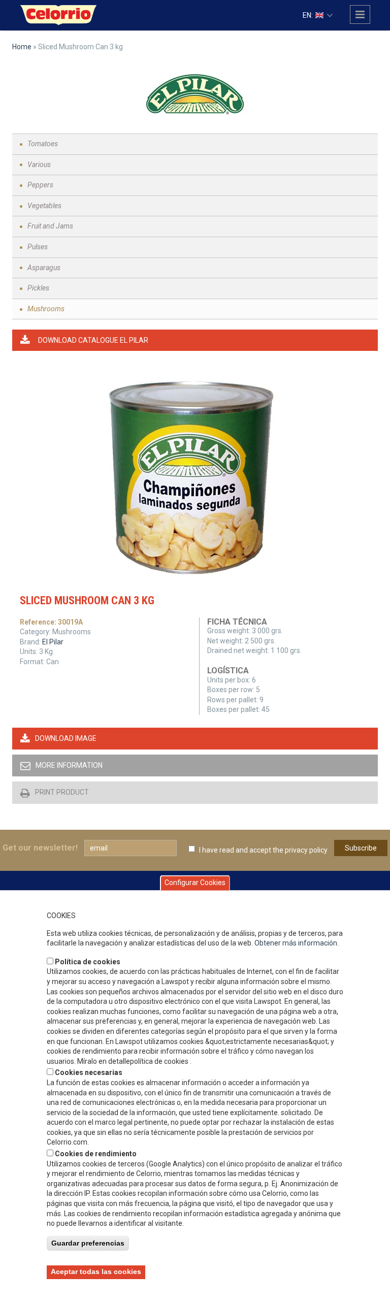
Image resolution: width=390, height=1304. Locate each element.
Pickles (38, 288)
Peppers (40, 185)
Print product (62, 792)
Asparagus (43, 268)
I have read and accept (263, 850)
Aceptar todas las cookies (96, 1271)
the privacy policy (300, 850)
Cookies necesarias (88, 1072)
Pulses (37, 247)
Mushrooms (45, 309)
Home (21, 47)
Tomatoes (42, 144)
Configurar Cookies (195, 882)
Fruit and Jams (50, 226)
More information (69, 765)
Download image (65, 738)
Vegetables (44, 206)
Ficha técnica (237, 622)
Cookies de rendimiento (96, 1154)
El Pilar (52, 642)
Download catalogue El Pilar (93, 340)
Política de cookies (87, 962)
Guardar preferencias (87, 1243)
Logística (228, 670)
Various (39, 164)
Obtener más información (295, 943)
